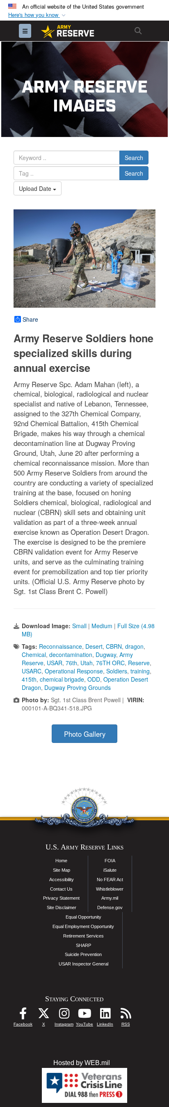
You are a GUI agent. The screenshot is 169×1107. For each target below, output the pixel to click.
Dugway (106, 654)
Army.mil (109, 898)
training (140, 671)
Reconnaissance (60, 646)
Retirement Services (83, 935)
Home (61, 860)
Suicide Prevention (83, 954)
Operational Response (74, 671)
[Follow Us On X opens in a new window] (43, 1015)
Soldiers (116, 671)
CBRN (114, 646)
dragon (134, 646)
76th (71, 663)
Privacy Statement (61, 898)
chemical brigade (62, 679)
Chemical (34, 654)
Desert (94, 646)
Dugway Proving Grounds (77, 687)
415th (29, 679)
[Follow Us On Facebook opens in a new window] (23, 1015)
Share (30, 319)
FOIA (110, 860)
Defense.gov (110, 907)
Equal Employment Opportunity (83, 926)
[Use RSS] (125, 1015)
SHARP (83, 945)
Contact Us (61, 889)
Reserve (139, 663)
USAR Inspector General (83, 963)
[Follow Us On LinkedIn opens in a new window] (105, 1015)
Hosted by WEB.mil (81, 1062)
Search (134, 157)
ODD (93, 679)
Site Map (61, 870)
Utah (86, 663)
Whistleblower (109, 889)
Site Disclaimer (61, 907)
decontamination (70, 654)
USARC (31, 671)
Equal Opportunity (83, 916)
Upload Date (36, 188)
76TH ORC (110, 663)
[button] (37, 15)
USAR (54, 663)
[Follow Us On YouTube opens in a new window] (84, 1015)
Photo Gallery (84, 734)
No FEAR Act (110, 879)
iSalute (109, 870)
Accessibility (61, 879)
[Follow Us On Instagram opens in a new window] (64, 1015)
